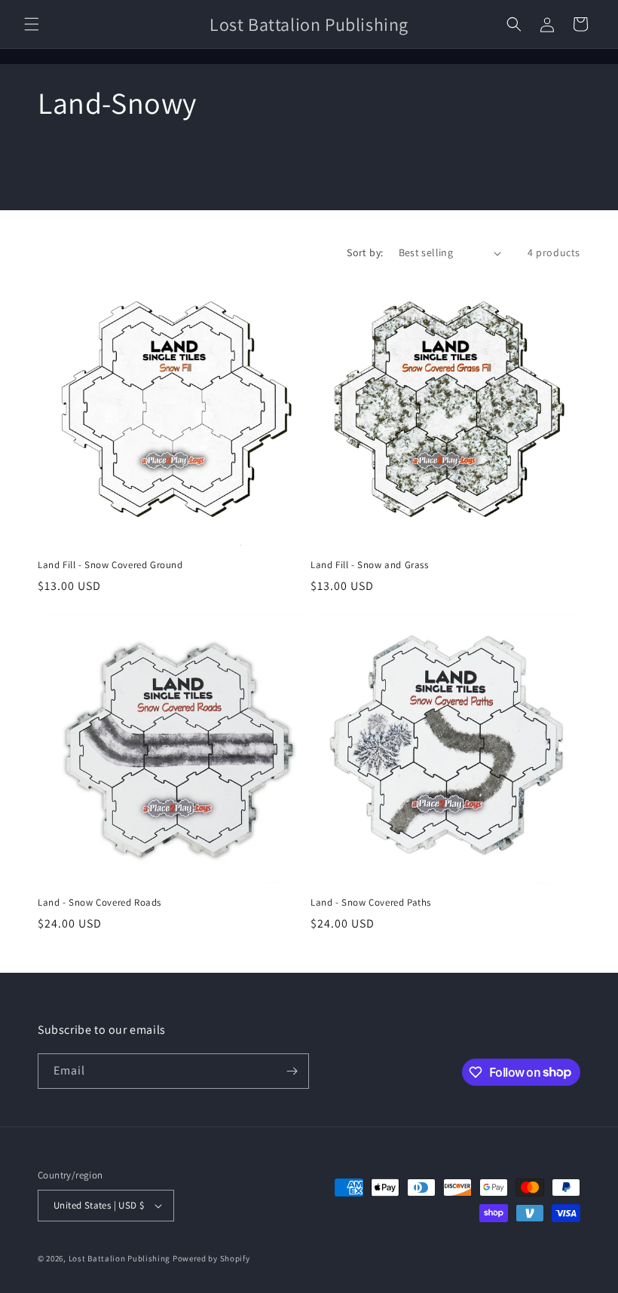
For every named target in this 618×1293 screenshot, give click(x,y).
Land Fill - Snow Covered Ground (110, 565)
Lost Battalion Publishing (120, 1258)
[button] (31, 24)
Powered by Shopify (211, 1258)
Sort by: (365, 252)
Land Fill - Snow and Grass (370, 565)
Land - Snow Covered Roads (99, 903)
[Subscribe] (291, 1071)
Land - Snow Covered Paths (371, 903)
